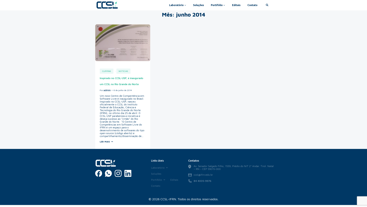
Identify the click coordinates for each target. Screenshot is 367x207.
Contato (252, 5)
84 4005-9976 (202, 180)
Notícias (123, 71)
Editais (236, 5)
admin (107, 90)
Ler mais (106, 141)
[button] (159, 168)
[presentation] (122, 42)
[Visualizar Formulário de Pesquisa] (267, 5)
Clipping (106, 71)
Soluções (198, 5)
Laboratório (158, 167)
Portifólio (156, 179)
